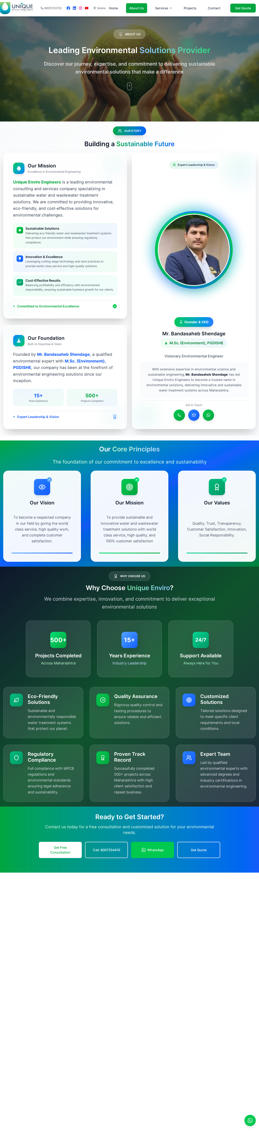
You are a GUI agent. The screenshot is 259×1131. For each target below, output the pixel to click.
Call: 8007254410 (106, 850)
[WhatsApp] (208, 415)
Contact (214, 8)
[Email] (194, 415)
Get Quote (243, 8)
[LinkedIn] (74, 8)
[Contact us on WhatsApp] (250, 1120)
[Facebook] (68, 8)
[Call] (179, 415)
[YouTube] (86, 8)
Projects (190, 8)
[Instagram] (80, 8)
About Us (136, 8)
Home (113, 8)
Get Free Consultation (60, 849)
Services (161, 8)
